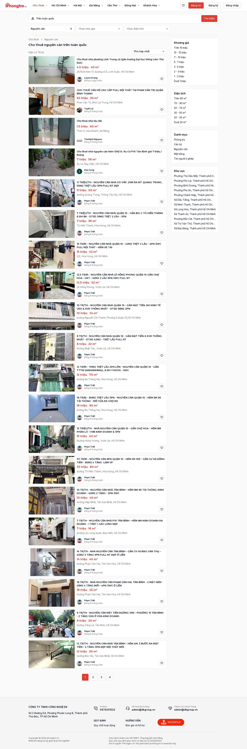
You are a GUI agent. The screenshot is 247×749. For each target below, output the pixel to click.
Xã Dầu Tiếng (192, 200)
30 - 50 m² (180, 112)
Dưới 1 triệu (180, 81)
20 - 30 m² (180, 117)
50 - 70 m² (180, 107)
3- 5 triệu (179, 66)
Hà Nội (78, 5)
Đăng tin (196, 5)
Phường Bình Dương (193, 185)
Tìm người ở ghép (184, 158)
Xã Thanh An (195, 214)
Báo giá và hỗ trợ (135, 725)
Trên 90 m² (180, 98)
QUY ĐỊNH (100, 720)
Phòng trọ (179, 139)
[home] (15, 5)
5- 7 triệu (179, 62)
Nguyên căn (38, 28)
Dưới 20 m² (180, 122)
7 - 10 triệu (180, 57)
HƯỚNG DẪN (133, 720)
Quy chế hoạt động (104, 725)
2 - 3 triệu (179, 71)
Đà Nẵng (94, 5)
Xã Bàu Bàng (195, 228)
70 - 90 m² (180, 103)
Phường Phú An (193, 190)
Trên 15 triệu (181, 47)
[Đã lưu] (183, 5)
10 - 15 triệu (180, 52)
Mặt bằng (179, 153)
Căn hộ (178, 144)
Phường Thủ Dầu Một (194, 176)
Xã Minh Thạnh (193, 204)
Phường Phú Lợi (193, 180)
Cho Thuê (38, 5)
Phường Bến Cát (193, 219)
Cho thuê (34, 39)
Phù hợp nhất (142, 51)
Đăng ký (213, 5)
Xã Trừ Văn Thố (193, 223)
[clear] (71, 29)
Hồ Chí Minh (59, 5)
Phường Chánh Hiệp (193, 195)
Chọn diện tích (135, 28)
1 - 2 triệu (179, 76)
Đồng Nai (130, 5)
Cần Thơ (112, 5)
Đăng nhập (232, 5)
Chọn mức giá (87, 28)
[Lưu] (162, 79)
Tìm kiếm (209, 18)
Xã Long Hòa (195, 209)
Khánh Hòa (150, 5)
